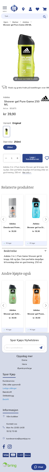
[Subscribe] (41, 348)
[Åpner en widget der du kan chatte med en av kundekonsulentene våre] (38, 467)
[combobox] (24, 16)
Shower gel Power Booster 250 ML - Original (36, 314)
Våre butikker (12, 416)
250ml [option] (10, 147)
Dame (24, 360)
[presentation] (24, 251)
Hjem (6, 22)
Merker (15, 22)
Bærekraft (7, 392)
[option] (6, 131)
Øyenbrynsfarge (24, 368)
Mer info (26, 172)
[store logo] (14, 8)
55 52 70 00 (12, 431)
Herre (24, 364)
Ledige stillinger (10, 388)
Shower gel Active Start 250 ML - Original (13, 314)
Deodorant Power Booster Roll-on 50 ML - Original (12, 227)
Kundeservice (8, 381)
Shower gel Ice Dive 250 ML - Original (36, 227)
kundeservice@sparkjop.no (18, 438)
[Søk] (45, 17)
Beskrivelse (10, 250)
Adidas (26, 22)
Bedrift (6, 399)
